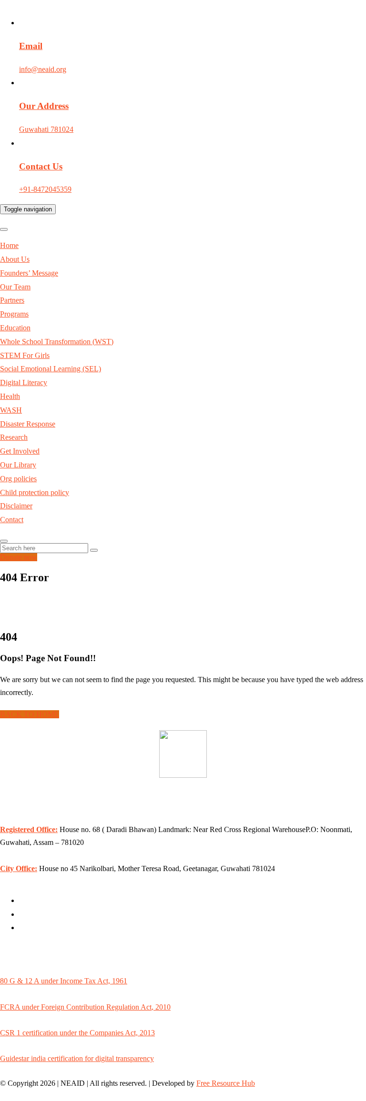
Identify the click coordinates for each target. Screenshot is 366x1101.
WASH (11, 410)
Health (10, 396)
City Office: (18, 868)
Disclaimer (16, 506)
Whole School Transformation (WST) (56, 341)
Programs (14, 314)
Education (15, 328)
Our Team (15, 287)
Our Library (18, 465)
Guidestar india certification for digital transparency (77, 1058)
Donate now (18, 557)
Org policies (18, 479)
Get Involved (20, 451)
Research (14, 437)
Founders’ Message (29, 273)
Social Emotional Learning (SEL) (50, 369)
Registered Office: (29, 829)
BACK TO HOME (29, 714)
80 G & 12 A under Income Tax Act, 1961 (63, 981)
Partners (12, 300)
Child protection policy (34, 492)
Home (9, 245)
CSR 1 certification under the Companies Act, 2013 (77, 1033)
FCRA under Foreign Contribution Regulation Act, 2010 (85, 1007)
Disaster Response (27, 424)
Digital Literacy (23, 382)
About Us (15, 259)
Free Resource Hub (225, 1083)
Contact (11, 520)
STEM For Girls (25, 355)
